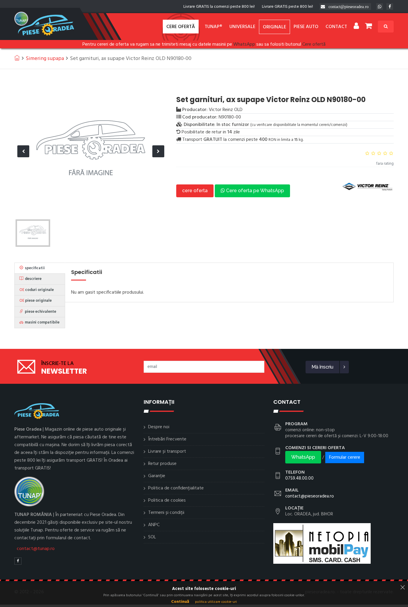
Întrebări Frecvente (167, 439)
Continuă (180, 601)
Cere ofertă (180, 27)
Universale (242, 27)
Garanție (156, 476)
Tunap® (213, 27)
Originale (274, 27)
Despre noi (158, 427)
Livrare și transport (167, 451)
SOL (152, 537)
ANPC (153, 525)
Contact (336, 27)
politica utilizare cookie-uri (216, 602)
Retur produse (162, 464)
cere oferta (195, 190)
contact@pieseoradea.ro (349, 6)
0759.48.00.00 (299, 478)
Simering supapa (45, 58)
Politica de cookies (167, 500)
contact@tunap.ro (36, 549)
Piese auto (306, 27)
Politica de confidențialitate (176, 488)
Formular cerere (344, 457)
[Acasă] (17, 57)
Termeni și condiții (166, 513)
